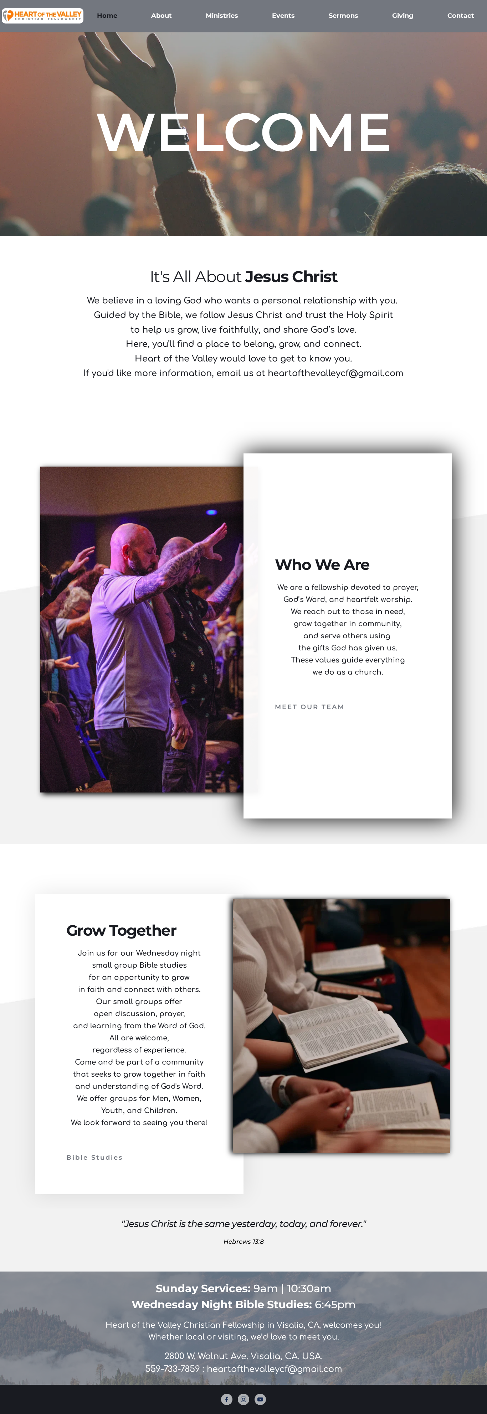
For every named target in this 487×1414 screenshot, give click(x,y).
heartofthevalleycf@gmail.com (274, 1369)
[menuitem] (107, 16)
